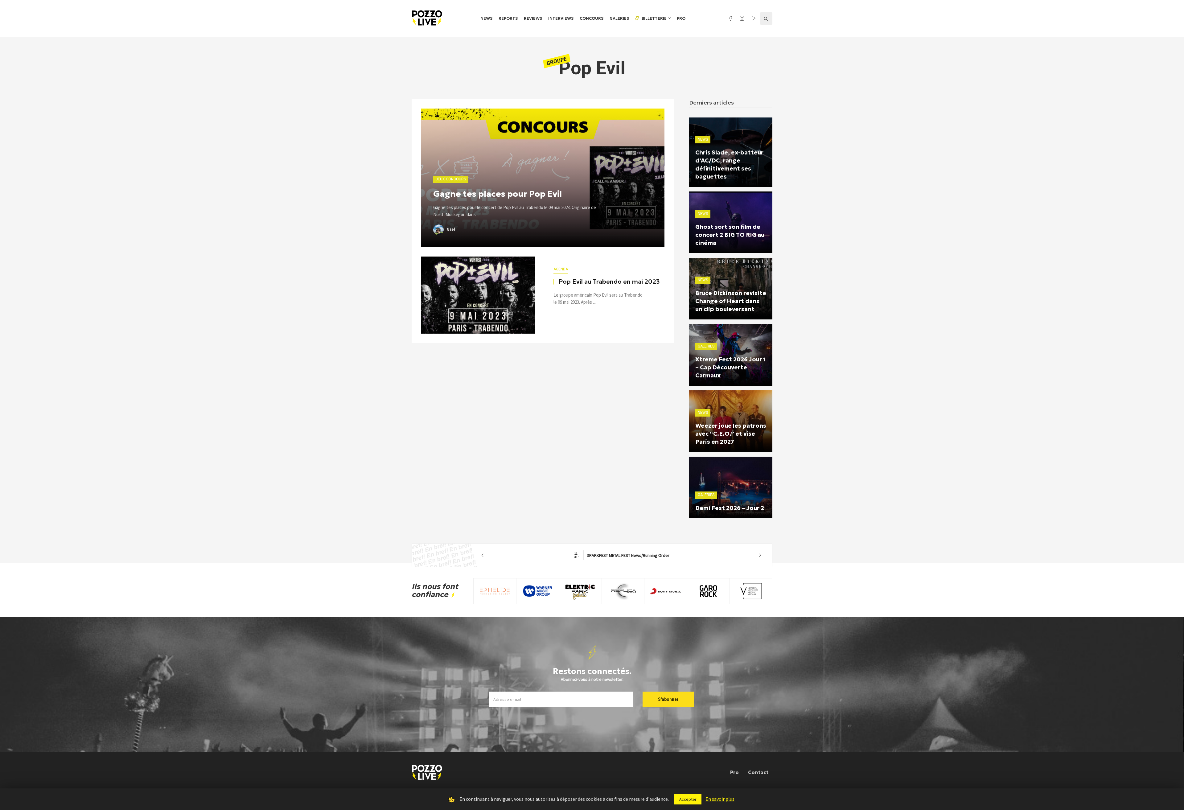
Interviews (561, 18)
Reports (508, 18)
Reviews (533, 18)
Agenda (560, 269)
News (486, 18)
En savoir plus (719, 799)
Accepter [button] (688, 799)
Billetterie (654, 18)
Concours (591, 18)
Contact (758, 772)
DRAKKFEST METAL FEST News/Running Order (621, 555)
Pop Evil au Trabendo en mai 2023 (609, 281)
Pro (681, 18)
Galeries (619, 18)
